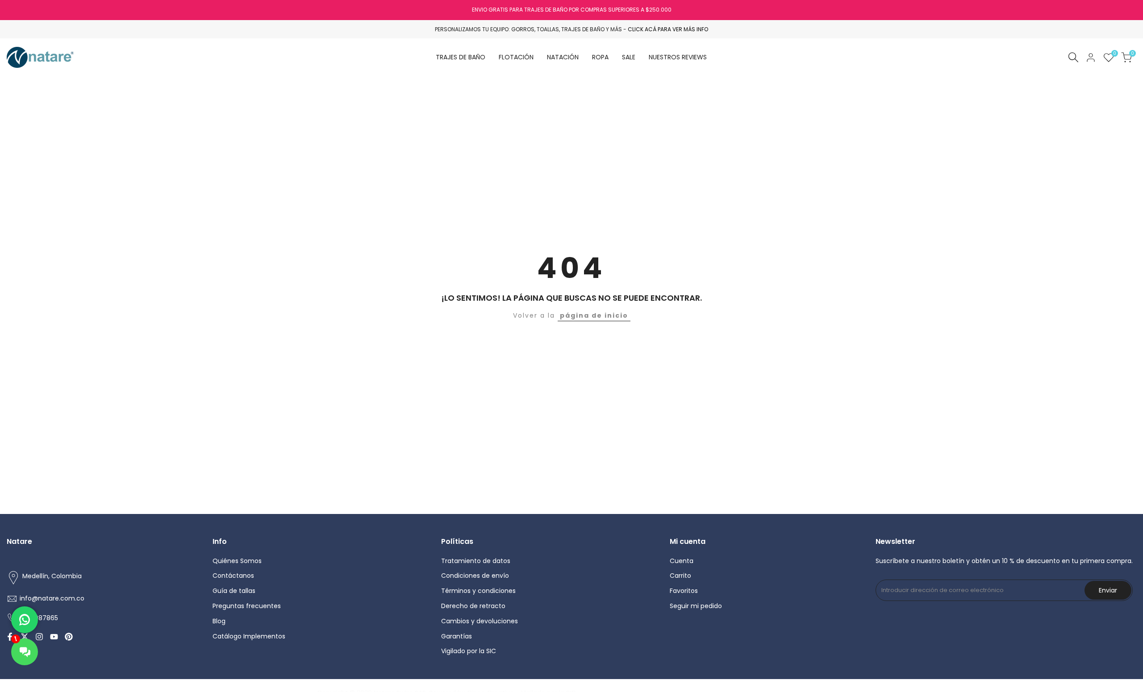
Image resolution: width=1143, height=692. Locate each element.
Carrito (680, 575)
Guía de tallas (234, 590)
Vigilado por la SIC (468, 650)
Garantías (456, 636)
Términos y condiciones (478, 590)
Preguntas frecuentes (247, 605)
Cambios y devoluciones (479, 621)
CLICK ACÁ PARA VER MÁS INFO (668, 29)
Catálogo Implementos (249, 636)
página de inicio (594, 315)
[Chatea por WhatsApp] (24, 619)
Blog (219, 621)
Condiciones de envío (475, 575)
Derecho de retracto (473, 605)
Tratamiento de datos (475, 560)
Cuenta (681, 560)
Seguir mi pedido (696, 605)
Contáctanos (233, 575)
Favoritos (684, 590)
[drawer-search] (1073, 57)
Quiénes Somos (237, 560)
